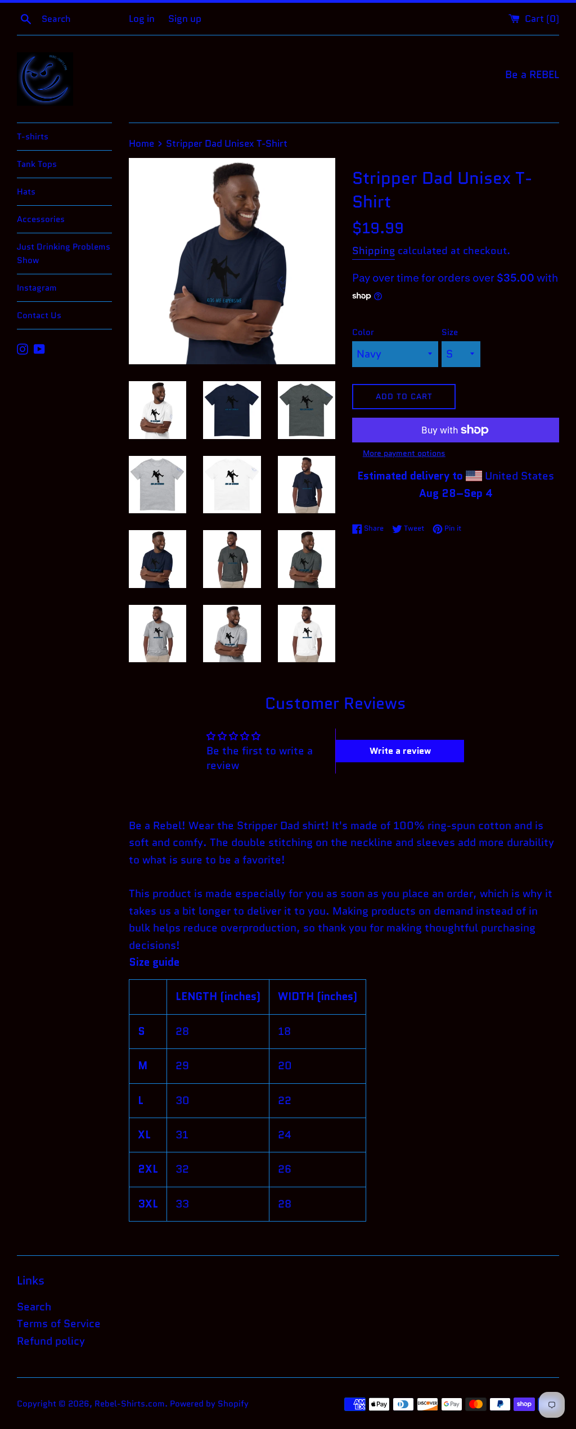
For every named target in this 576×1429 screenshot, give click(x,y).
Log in (142, 18)
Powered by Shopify (209, 1404)
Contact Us (39, 315)
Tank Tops (37, 164)
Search (34, 1306)
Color (363, 332)
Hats (26, 192)
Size (450, 332)
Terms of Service (59, 1323)
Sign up (184, 18)
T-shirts (32, 136)
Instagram (37, 288)
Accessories (41, 219)
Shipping (373, 250)
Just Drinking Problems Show (63, 253)
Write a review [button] (400, 750)
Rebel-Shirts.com (129, 1404)
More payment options (404, 453)
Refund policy (51, 1341)
